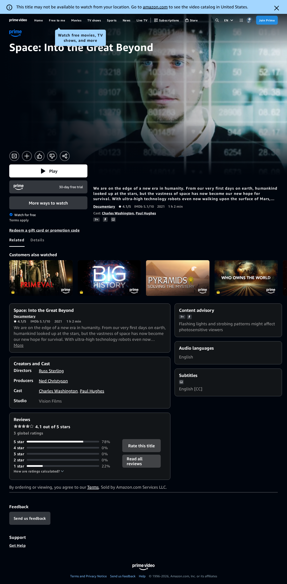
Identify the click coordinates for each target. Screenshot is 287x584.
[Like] (39, 156)
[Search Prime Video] (217, 20)
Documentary (104, 206)
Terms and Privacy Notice (88, 576)
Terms (93, 487)
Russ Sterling (51, 370)
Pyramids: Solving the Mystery (177, 278)
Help (142, 576)
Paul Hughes (146, 213)
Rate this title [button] (141, 445)
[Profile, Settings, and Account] (249, 20)
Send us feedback (123, 576)
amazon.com (155, 6)
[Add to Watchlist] (27, 156)
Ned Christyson (53, 380)
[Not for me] (52, 156)
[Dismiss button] (277, 8)
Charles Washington (118, 213)
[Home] (18, 20)
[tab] (17, 240)
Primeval (41, 278)
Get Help (17, 545)
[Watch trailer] (14, 156)
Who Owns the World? (246, 278)
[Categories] (241, 20)
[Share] (65, 156)
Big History (109, 278)
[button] (48, 170)
